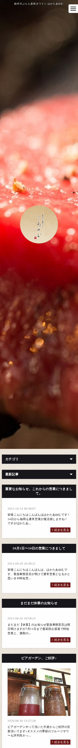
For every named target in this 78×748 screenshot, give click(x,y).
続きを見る (61, 529)
